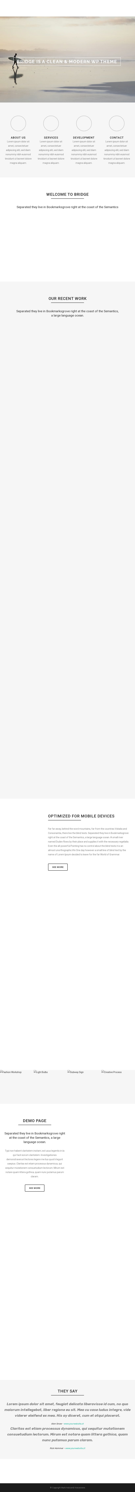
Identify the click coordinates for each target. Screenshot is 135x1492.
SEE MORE (34, 1188)
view (32, 343)
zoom (17, 343)
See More (58, 867)
